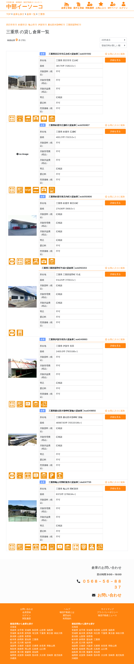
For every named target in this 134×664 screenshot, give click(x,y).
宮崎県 (50, 655)
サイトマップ (107, 609)
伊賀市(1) (42, 24)
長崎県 (28, 655)
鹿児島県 (58, 655)
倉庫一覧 (31, 14)
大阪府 (28, 645)
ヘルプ (67, 609)
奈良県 (42, 645)
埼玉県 (35, 633)
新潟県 (13, 636)
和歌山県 (51, 645)
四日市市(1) (11, 24)
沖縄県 (13, 658)
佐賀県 (20, 655)
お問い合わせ (109, 595)
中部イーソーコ (24, 6)
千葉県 (42, 633)
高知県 (35, 652)
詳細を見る (115, 60)
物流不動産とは (67, 612)
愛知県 (28, 639)
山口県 (42, 649)
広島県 (35, 649)
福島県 (50, 630)
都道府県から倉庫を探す (21, 623)
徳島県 (13, 652)
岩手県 (20, 630)
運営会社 (67, 615)
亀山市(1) (32, 24)
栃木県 (20, 633)
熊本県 (35, 655)
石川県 (20, 642)
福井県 (28, 642)
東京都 (50, 633)
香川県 (20, 652)
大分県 (42, 655)
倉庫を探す (18, 14)
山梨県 (20, 636)
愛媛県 (28, 652)
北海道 (13, 627)
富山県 (13, 642)
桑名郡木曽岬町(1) (56, 24)
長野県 (28, 636)
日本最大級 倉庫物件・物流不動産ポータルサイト (24, 2)
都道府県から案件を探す (83, 623)
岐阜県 (13, 639)
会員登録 (26, 612)
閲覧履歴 (26, 618)
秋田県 (35, 630)
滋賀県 (13, 645)
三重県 (41, 14)
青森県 (13, 630)
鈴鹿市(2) (22, 24)
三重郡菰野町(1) (73, 24)
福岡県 (13, 655)
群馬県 (28, 633)
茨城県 (13, 633)
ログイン (26, 615)
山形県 (42, 630)
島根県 (20, 649)
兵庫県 (35, 645)
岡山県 (28, 649)
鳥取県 (13, 649)
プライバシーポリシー (107, 612)
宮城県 (28, 630)
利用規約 (67, 618)
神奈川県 (58, 633)
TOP (8, 14)
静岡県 (20, 639)
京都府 (20, 645)
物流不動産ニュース (107, 615)
